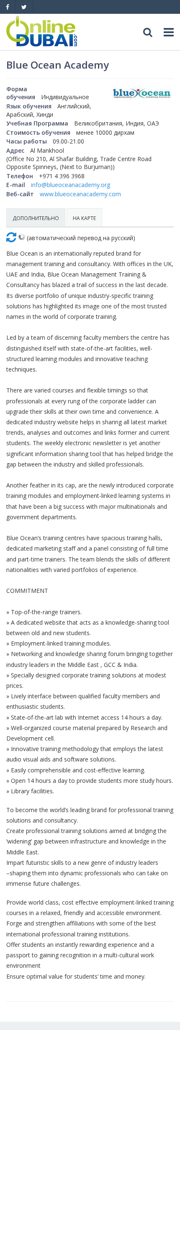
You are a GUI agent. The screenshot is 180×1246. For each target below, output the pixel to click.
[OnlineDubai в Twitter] (24, 7)
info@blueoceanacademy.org (70, 185)
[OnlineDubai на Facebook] (7, 7)
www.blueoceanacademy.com (80, 194)
